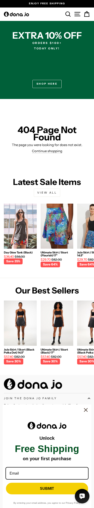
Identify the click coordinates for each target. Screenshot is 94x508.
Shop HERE (47, 83)
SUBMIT (47, 488)
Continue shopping (47, 151)
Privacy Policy (73, 503)
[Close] (85, 409)
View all (47, 192)
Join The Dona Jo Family (30, 398)
